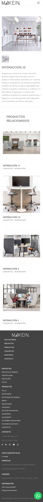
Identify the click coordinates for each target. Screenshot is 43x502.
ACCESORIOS (6, 417)
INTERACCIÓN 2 (11, 268)
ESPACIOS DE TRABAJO (10, 372)
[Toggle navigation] (38, 3)
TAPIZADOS (6, 407)
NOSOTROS (8, 355)
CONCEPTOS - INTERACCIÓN (14, 168)
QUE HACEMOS (10, 340)
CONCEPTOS (9, 351)
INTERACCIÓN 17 (11, 165)
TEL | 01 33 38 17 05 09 (10, 440)
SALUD (4, 382)
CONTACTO (8, 359)
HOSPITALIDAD (7, 375)
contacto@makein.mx (9, 436)
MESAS (4, 401)
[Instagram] (9, 445)
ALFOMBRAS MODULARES (11, 420)
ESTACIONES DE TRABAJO (11, 397)
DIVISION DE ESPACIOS (10, 410)
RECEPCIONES (7, 404)
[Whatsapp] (18, 445)
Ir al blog (5, 456)
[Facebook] (2, 445)
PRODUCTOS (9, 347)
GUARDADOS (6, 414)
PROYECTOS (9, 343)
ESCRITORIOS (6, 394)
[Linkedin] (6, 445)
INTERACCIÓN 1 (11, 320)
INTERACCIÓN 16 (11, 217)
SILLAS (4, 391)
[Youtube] (14, 445)
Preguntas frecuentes (9, 490)
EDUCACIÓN (6, 379)
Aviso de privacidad (9, 487)
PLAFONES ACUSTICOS (10, 424)
